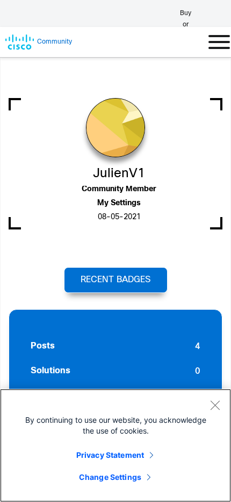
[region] (115, 445)
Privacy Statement (110, 454)
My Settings (119, 203)
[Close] (215, 405)
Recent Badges (115, 280)
